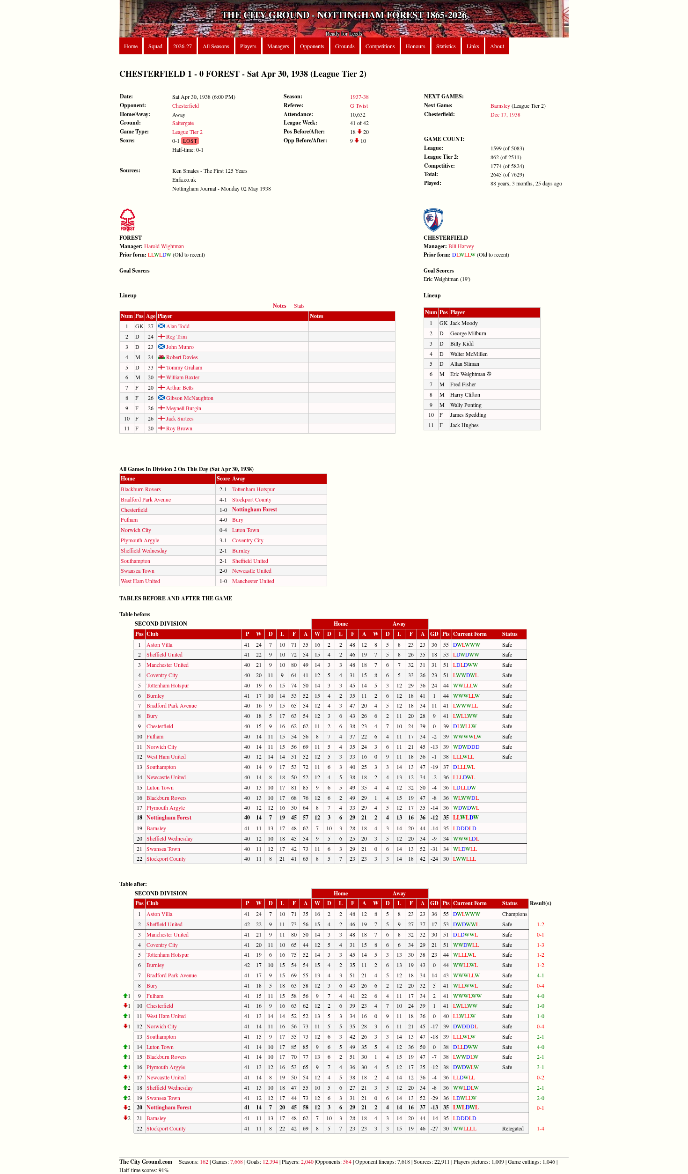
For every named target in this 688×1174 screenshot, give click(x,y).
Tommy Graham (183, 367)
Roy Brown (178, 428)
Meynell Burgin (183, 408)
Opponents (312, 46)
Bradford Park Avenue (146, 499)
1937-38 (359, 96)
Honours (415, 46)
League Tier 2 (187, 131)
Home (131, 46)
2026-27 (182, 46)
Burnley (241, 550)
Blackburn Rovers (141, 489)
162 (204, 1161)
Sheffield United (250, 560)
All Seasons (216, 46)
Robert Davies (181, 357)
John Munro (179, 346)
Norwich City (136, 529)
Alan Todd (177, 326)
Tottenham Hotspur (253, 489)
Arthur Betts (179, 387)
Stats (299, 305)
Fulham (129, 519)
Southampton (135, 560)
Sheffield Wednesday (144, 550)
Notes (279, 306)
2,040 (307, 1161)
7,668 (236, 1161)
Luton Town (245, 529)
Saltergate (183, 122)
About (497, 46)
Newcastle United (251, 570)
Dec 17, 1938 (505, 114)
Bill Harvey (461, 246)
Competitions (380, 46)
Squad (155, 46)
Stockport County (251, 499)
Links (473, 46)
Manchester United (253, 580)
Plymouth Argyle (140, 540)
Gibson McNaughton (189, 397)
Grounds (345, 46)
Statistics (446, 46)
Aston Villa (159, 644)
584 (347, 1161)
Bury (237, 519)
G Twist (359, 105)
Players (248, 46)
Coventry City (247, 540)
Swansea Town (137, 570)
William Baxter (182, 377)
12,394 (270, 1161)
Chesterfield (185, 105)
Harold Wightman (164, 246)
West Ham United (140, 580)
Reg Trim (176, 336)
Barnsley (500, 105)
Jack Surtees (179, 418)
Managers (278, 46)
